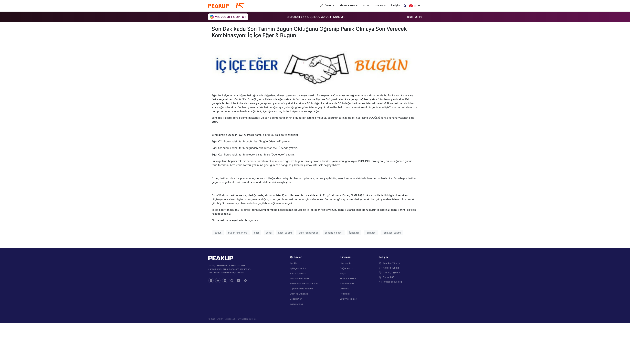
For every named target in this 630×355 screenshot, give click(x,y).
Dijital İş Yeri (296, 298)
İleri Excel (371, 232)
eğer (256, 232)
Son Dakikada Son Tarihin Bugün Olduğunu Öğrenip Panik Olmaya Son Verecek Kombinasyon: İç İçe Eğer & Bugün (309, 32)
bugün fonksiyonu (237, 232)
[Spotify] (245, 280)
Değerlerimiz (347, 268)
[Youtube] (217, 280)
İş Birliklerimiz (347, 283)
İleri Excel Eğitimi (392, 232)
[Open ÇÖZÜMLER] (333, 5)
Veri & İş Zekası (298, 273)
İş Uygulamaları (298, 268)
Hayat (343, 273)
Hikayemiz (345, 263)
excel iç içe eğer (333, 232)
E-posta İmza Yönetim (302, 288)
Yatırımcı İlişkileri (348, 298)
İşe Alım (294, 263)
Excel (269, 232)
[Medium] (238, 280)
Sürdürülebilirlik (348, 278)
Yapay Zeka (296, 304)
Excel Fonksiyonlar (308, 232)
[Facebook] (211, 280)
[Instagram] (231, 280)
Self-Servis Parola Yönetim (304, 283)
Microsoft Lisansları (300, 278)
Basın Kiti (344, 288)
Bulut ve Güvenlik (299, 293)
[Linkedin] (224, 280)
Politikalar (345, 293)
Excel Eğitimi (285, 232)
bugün (218, 232)
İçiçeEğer (354, 232)
